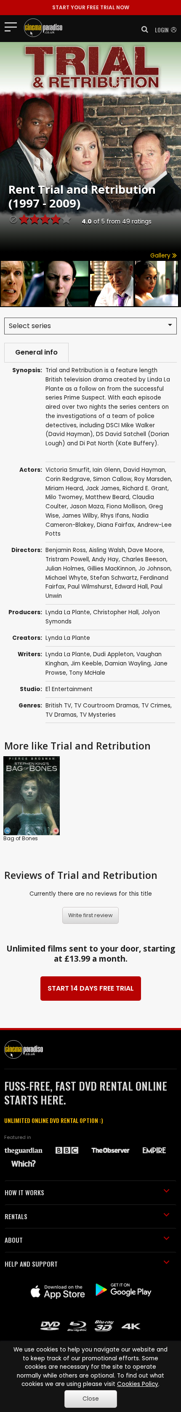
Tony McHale (87, 673)
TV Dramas (61, 715)
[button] (142, 29)
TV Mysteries (98, 715)
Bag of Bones (20, 838)
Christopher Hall (115, 612)
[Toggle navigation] (13, 26)
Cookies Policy (137, 1384)
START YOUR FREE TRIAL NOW (90, 7)
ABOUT (14, 1239)
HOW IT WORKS (24, 1192)
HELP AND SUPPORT (31, 1263)
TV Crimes (155, 706)
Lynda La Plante (67, 612)
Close (91, 1399)
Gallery (161, 256)
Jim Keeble (86, 664)
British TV (58, 706)
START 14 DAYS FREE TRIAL (91, 988)
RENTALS (16, 1216)
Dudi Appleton (113, 654)
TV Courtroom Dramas (106, 706)
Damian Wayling (128, 664)
